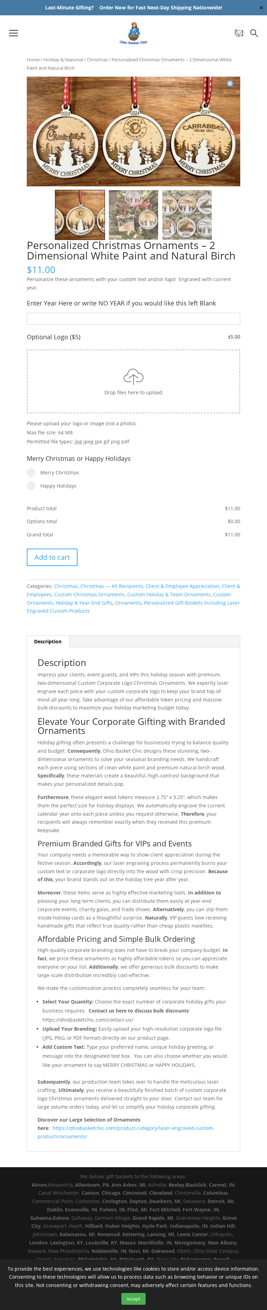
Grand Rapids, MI (152, 1218)
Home (33, 59)
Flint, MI (137, 1209)
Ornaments (128, 602)
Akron (39, 1184)
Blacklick (196, 1184)
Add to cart (52, 557)
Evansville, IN (81, 1209)
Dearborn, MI (165, 1201)
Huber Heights (122, 1226)
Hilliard (94, 1226)
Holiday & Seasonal (63, 59)
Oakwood (163, 1251)
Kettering (133, 1234)
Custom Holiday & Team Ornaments (169, 594)
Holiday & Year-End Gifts (84, 602)
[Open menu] (13, 33)
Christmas (97, 59)
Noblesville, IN (108, 1251)
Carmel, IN (221, 1184)
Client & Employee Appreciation (182, 586)
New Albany (222, 1242)
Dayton (138, 1201)
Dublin (55, 1209)
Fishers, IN (112, 1209)
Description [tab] (48, 641)
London (38, 1242)
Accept (133, 1299)
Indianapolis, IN (189, 1226)
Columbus (215, 1192)
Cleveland (160, 1192)
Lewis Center (192, 1234)
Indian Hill (222, 1226)
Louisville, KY (101, 1242)
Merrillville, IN (155, 1242)
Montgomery (189, 1242)
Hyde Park (154, 1226)
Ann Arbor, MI (129, 1184)
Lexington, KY (66, 1242)
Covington (114, 1201)
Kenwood (108, 1234)
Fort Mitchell (164, 1209)
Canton (90, 1192)
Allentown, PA (92, 1184)
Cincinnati (135, 1192)
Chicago (111, 1192)
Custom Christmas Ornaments (89, 594)
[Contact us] (238, 33)
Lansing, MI (161, 1234)
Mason (128, 1242)
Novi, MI (139, 1251)
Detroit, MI (221, 1201)
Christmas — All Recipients (111, 586)
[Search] (254, 33)
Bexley (176, 1184)
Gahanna (40, 1218)
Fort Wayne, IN (201, 1209)
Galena (60, 1218)
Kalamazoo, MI (77, 1234)
